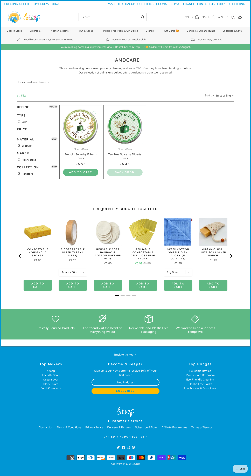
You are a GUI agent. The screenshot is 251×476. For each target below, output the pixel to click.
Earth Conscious (51, 388)
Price (22, 129)
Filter (23, 95)
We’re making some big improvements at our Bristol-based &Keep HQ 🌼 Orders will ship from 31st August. (126, 47)
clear (54, 138)
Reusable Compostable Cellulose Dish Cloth (143, 254)
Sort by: (210, 95)
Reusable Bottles (200, 370)
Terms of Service (201, 427)
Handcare (27, 173)
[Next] (230, 256)
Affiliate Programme (174, 427)
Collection (28, 167)
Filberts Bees (28, 159)
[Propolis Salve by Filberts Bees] (80, 126)
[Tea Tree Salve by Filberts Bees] (124, 126)
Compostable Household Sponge (37, 252)
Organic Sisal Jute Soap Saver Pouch (213, 252)
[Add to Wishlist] (94, 113)
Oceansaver (50, 379)
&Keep (51, 370)
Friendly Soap (51, 375)
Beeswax (26, 145)
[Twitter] (118, 447)
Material (25, 139)
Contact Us (206, 4)
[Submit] (143, 17)
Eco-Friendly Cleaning (200, 379)
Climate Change (183, 4)
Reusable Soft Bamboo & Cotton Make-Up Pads (108, 254)
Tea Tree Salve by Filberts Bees (124, 154)
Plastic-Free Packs (200, 384)
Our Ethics (145, 4)
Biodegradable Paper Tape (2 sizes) (73, 252)
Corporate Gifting (231, 4)
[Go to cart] (240, 17)
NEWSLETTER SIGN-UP (119, 4)
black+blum (50, 384)
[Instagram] (128, 447)
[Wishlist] (227, 17)
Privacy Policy (94, 427)
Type (21, 115)
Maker (23, 153)
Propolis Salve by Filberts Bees (81, 154)
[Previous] (20, 256)
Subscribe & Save (146, 427)
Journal (162, 4)
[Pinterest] (133, 447)
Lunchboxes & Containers (200, 388)
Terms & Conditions (69, 427)
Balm (24, 121)
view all (53, 106)
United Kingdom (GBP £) (123, 436)
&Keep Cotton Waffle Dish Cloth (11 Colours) (178, 254)
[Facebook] (123, 447)
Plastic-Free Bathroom (200, 375)
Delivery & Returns (119, 427)
